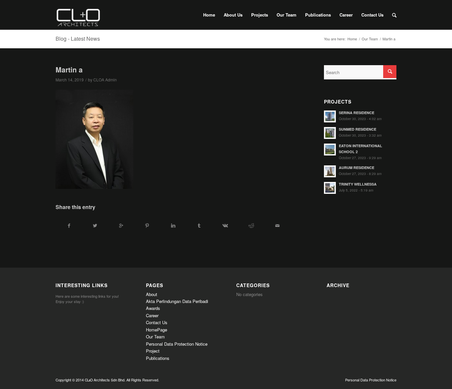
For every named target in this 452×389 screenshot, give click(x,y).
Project (152, 351)
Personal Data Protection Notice (176, 344)
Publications (157, 358)
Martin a (69, 69)
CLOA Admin (105, 79)
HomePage (156, 329)
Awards (153, 308)
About (151, 294)
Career (152, 315)
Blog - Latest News (78, 38)
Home (352, 38)
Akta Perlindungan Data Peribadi (177, 301)
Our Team (370, 38)
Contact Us (156, 322)
